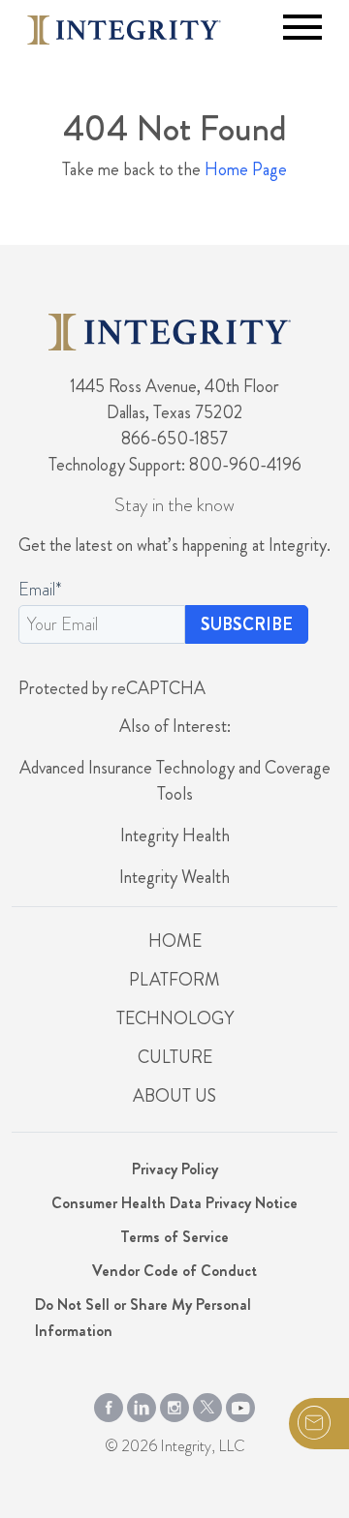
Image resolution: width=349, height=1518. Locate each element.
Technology (175, 1018)
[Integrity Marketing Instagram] (174, 1402)
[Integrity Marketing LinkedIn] (141, 1402)
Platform (174, 979)
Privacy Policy (175, 1169)
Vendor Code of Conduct (174, 1271)
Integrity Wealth (174, 877)
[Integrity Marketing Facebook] (108, 1402)
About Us (174, 1095)
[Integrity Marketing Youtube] (240, 1402)
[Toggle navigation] (302, 27)
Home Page (246, 169)
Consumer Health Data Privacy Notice (174, 1203)
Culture (175, 1057)
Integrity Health (175, 835)
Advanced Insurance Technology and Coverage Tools (175, 780)
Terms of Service (174, 1237)
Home (175, 941)
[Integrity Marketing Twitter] (207, 1402)
